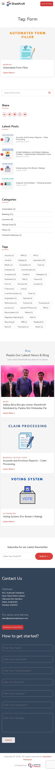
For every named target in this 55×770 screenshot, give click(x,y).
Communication (28, 270)
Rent (33, 317)
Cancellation (25, 265)
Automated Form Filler (15, 67)
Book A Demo (46, 4)
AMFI (23, 255)
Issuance (38, 284)
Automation (7, 209)
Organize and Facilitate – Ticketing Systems (33, 183)
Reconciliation (12, 312)
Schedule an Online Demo (12, 627)
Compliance (10, 274)
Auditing (22, 260)
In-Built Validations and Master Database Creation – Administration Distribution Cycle (33, 153)
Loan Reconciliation (13, 293)
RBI (45, 308)
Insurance (6, 219)
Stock (8, 327)
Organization (11, 298)
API (35, 255)
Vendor (39, 327)
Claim (40, 265)
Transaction (23, 327)
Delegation (41, 274)
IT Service (9, 289)
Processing (44, 303)
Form (8, 284)
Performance (11, 303)
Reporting (10, 322)
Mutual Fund (7, 224)
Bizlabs (9, 265)
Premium (27, 303)
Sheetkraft (38, 322)
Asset (8, 260)
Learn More (8, 72)
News (4, 230)
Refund (29, 312)
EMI (25, 279)
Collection (10, 270)
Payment (27, 298)
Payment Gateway (10, 235)
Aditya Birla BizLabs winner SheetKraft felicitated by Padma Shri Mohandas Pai (25, 406)
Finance (38, 279)
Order (31, 293)
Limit (24, 289)
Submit (42, 556)
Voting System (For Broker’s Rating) (30, 168)
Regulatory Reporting (14, 317)
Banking (7, 65)
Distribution (10, 279)
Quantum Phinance (28, 308)
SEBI (24, 322)
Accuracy (9, 255)
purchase (9, 308)
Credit (26, 274)
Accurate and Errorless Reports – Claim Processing (32, 138)
